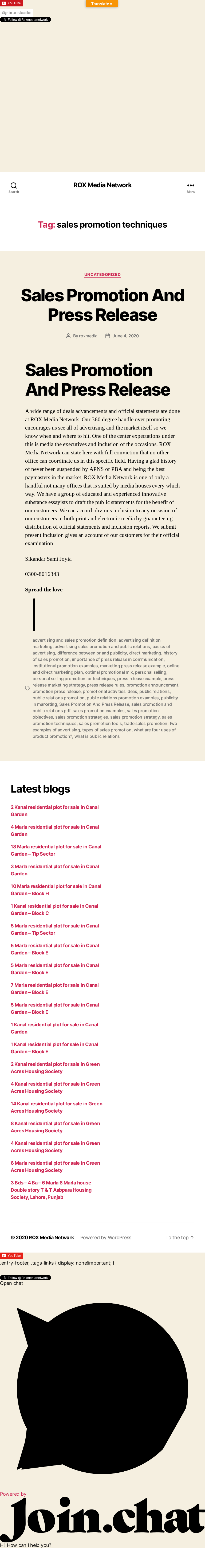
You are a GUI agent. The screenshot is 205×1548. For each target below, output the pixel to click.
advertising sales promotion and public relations (102, 646)
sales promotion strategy (135, 717)
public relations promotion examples (123, 697)
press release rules (105, 685)
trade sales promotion (145, 723)
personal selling (150, 672)
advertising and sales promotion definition (74, 640)
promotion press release (57, 691)
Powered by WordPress (106, 1237)
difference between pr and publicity (92, 653)
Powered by (13, 1494)
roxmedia (88, 335)
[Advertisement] (102, 59)
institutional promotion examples (65, 665)
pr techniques (101, 678)
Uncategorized (102, 274)
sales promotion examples (99, 710)
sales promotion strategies (81, 717)
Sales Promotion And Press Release (102, 305)
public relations (154, 691)
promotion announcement (152, 685)
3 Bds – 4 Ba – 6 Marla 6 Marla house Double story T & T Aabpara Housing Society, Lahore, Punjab (51, 1190)
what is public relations (97, 736)
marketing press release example (132, 665)
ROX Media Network (102, 185)
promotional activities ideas (110, 691)
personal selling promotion (59, 678)
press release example (139, 678)
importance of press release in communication (118, 659)
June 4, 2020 (126, 335)
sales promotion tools (100, 723)
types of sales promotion (107, 729)
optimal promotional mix (109, 672)
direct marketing (145, 653)
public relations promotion (59, 697)
